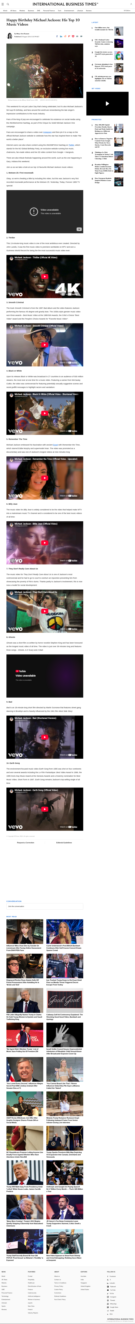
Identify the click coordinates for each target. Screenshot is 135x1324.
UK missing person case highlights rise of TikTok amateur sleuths (103, 78)
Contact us (57, 1279)
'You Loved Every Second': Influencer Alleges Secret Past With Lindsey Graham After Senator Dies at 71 (24, 1086)
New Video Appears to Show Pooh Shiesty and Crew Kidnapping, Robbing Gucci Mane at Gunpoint (63, 1258)
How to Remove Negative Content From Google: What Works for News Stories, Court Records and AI (104, 143)
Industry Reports (33, 1313)
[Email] (77, 36)
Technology (5, 1296)
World (5, 11)
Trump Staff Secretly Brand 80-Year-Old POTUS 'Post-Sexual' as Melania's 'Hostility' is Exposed (24, 1258)
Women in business (34, 1299)
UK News (13, 11)
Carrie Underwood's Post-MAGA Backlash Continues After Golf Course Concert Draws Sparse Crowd (63, 948)
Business (31, 11)
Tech (59, 11)
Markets (22, 11)
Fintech (30, 1309)
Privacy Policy (58, 1286)
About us (57, 1276)
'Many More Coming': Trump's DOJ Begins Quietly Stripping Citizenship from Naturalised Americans (24, 1223)
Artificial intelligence (34, 1296)
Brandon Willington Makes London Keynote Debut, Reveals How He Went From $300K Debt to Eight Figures (104, 169)
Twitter (71, 145)
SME (38, 11)
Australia (83, 1276)
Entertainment (69, 11)
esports (30, 1303)
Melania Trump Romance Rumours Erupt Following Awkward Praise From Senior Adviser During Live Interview (62, 1120)
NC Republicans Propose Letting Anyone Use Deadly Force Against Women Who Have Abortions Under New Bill (24, 1154)
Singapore (84, 1283)
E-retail (30, 1276)
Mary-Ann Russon (22, 34)
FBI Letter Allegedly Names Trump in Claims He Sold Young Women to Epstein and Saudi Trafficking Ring (24, 1017)
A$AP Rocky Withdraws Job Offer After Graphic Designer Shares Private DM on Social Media (22, 1120)
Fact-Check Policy (60, 1299)
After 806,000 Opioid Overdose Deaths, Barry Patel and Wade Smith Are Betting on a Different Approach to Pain (104, 129)
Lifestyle (80, 11)
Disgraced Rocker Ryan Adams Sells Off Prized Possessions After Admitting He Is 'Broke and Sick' (22, 982)
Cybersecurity (32, 1293)
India (82, 1279)
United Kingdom (85, 1286)
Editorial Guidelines (64, 843)
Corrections (57, 1293)
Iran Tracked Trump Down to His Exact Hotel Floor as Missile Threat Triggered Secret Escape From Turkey (64, 982)
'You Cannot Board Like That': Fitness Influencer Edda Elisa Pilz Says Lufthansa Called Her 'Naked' (63, 1086)
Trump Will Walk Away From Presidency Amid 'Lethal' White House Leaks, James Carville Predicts (24, 1189)
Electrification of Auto (34, 1286)
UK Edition (127, 10)
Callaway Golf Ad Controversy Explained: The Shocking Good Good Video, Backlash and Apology (64, 1017)
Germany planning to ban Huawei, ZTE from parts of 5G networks (104, 66)
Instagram (47, 132)
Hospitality (31, 1279)
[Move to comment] (81, 36)
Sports (4, 1306)
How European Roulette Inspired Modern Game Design (103, 180)
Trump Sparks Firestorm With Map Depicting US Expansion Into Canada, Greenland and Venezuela (64, 1154)
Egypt (55, 445)
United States (85, 1289)
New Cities (31, 1306)
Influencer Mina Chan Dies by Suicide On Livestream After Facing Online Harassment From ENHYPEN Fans (23, 948)
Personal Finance (49, 11)
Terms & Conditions (60, 1283)
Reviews (89, 11)
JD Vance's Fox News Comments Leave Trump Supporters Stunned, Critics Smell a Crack (63, 1223)
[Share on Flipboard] (69, 36)
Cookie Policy (58, 1289)
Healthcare (31, 1283)
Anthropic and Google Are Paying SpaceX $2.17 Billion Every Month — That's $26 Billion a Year (64, 1189)
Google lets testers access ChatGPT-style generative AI (104, 54)
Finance (30, 1289)
